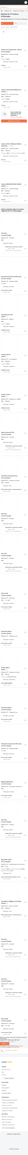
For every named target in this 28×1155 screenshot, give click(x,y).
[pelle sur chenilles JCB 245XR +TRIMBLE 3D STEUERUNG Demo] (14, 891)
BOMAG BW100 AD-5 (7, 782)
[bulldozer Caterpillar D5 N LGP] (14, 304)
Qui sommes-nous (6, 1069)
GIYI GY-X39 (4, 593)
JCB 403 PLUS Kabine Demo (9, 476)
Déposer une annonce (14, 121)
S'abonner (4, 1043)
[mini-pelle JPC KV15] (14, 223)
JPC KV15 (4, 233)
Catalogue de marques (7, 1110)
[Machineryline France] (10, 2)
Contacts (4, 1074)
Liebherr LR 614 (5, 394)
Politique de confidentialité (8, 1102)
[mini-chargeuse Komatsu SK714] (14, 344)
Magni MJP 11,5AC (6, 859)
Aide (3, 1072)
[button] (26, 2)
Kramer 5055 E (5, 667)
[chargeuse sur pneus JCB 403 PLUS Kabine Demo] (14, 465)
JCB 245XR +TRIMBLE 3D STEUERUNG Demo (14, 901)
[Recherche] (25, 7)
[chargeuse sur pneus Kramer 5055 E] (14, 657)
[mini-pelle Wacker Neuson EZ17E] (14, 422)
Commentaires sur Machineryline (9, 1108)
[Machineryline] (2, 11)
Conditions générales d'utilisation (9, 1100)
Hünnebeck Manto (6, 631)
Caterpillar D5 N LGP (7, 314)
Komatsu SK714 (5, 354)
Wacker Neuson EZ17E (7, 432)
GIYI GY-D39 (4, 1018)
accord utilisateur (15, 1047)
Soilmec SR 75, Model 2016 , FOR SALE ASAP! (14, 49)
